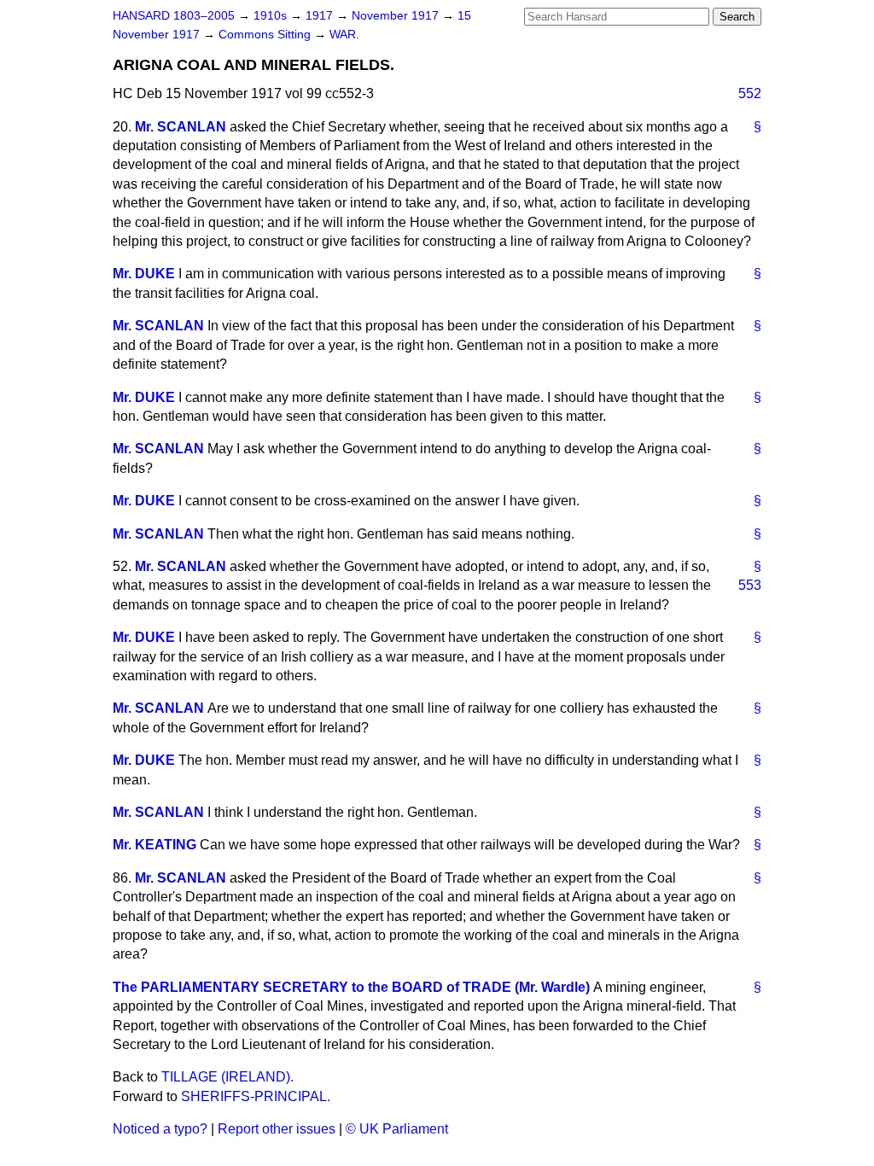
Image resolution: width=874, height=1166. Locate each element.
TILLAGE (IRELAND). (227, 1077)
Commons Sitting (266, 34)
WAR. (344, 34)
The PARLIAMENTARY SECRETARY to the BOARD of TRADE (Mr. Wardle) (351, 987)
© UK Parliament (397, 1129)
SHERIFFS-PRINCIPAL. (255, 1096)
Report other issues (276, 1129)
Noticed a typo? (160, 1129)
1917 (321, 15)
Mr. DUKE (144, 273)
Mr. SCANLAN (180, 127)
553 (749, 585)
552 (749, 93)
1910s (271, 15)
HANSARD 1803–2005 (174, 15)
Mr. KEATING (154, 844)
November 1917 (397, 15)
